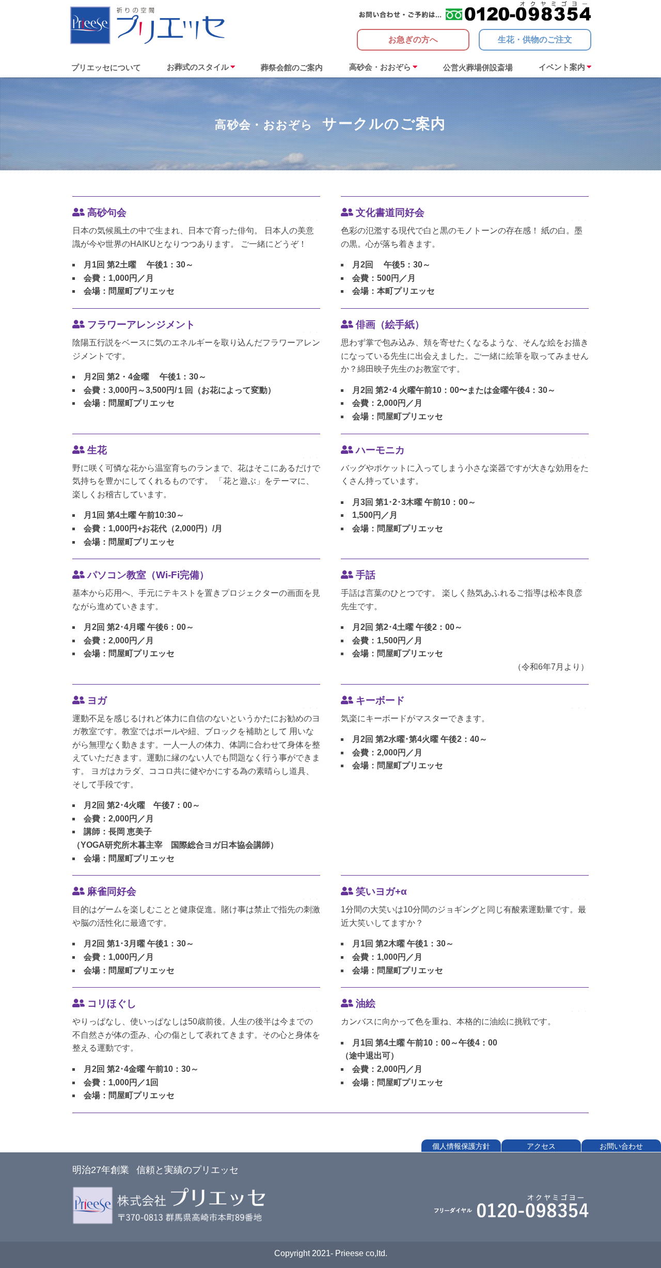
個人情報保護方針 (461, 1146)
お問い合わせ (621, 1146)
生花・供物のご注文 (535, 39)
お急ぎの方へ (413, 39)
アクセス (541, 1146)
